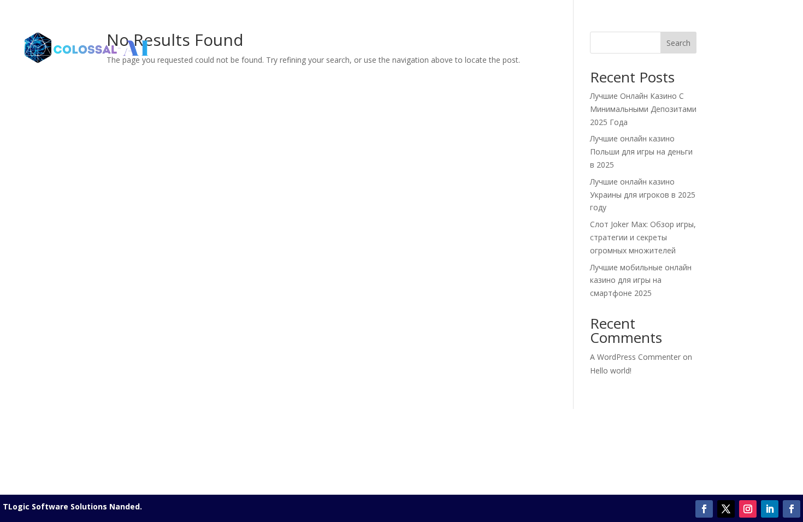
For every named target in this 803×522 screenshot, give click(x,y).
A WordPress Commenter (635, 357)
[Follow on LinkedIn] (769, 509)
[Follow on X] (726, 509)
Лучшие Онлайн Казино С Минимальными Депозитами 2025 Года (643, 109)
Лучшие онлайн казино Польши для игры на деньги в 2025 (641, 151)
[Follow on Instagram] (748, 509)
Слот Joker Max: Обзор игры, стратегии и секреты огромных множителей (643, 237)
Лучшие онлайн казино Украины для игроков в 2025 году (642, 194)
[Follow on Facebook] (704, 509)
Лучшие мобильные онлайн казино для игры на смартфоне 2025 (641, 280)
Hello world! (610, 370)
